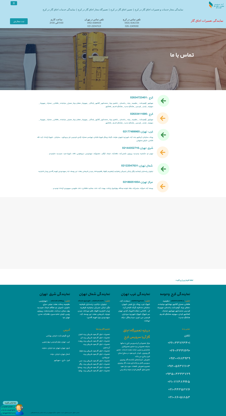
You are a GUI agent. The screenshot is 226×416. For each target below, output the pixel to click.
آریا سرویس (51, 413)
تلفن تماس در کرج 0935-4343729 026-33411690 (132, 23)
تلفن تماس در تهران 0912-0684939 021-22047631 (94, 23)
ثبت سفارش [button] (18, 21)
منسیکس (33, 413)
